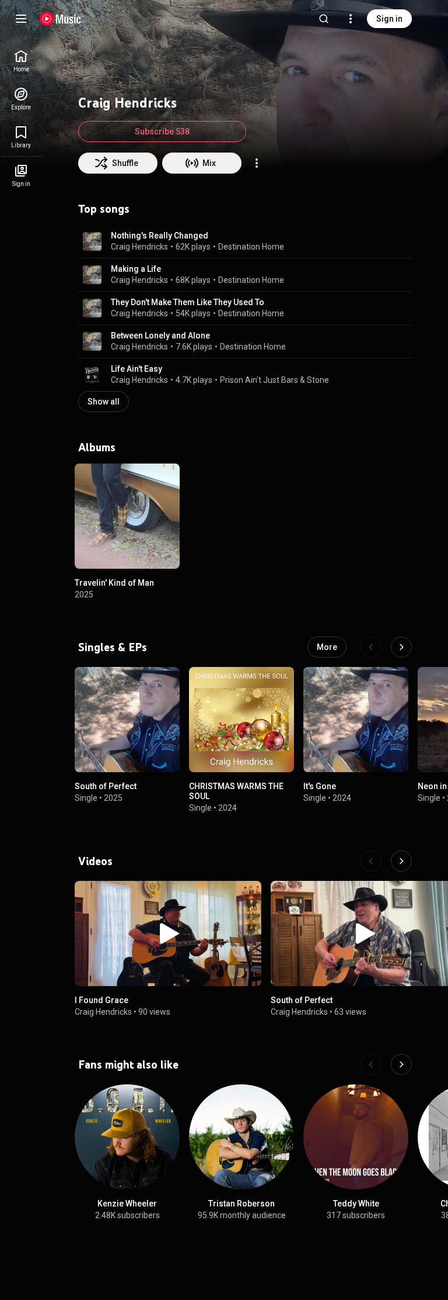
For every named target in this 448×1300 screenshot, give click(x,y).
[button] (92, 241)
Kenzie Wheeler (127, 1203)
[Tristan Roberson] (241, 1137)
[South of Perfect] (127, 719)
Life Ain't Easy (136, 369)
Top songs (104, 209)
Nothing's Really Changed (159, 235)
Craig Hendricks (139, 246)
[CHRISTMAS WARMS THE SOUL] (241, 719)
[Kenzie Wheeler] (127, 1137)
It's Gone (319, 786)
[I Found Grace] (168, 933)
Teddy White (356, 1203)
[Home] (60, 19)
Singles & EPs (112, 647)
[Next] (401, 647)
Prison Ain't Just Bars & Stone (274, 380)
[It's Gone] (355, 719)
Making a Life (136, 269)
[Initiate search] (323, 18)
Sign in (389, 18)
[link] (21, 61)
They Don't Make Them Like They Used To (187, 302)
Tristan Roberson (241, 1203)
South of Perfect (105, 786)
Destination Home (251, 246)
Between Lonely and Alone (160, 335)
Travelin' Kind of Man (114, 582)
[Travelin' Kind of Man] (127, 516)
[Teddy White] (355, 1137)
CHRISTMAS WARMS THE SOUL (236, 791)
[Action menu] (256, 163)
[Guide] (21, 19)
